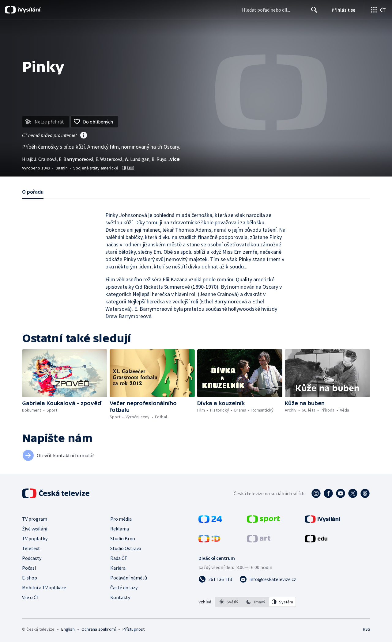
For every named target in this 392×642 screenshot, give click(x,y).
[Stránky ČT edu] (316, 541)
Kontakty (120, 597)
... (173, 158)
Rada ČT (118, 558)
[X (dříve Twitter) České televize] (353, 493)
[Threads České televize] (365, 493)
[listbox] (255, 602)
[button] (64, 373)
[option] (229, 601)
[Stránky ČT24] (210, 521)
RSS (366, 629)
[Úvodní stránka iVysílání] (28, 9)
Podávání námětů (128, 578)
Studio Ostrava (125, 548)
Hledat (314, 9)
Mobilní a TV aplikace (44, 587)
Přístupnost (134, 629)
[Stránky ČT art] (258, 541)
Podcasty (31, 558)
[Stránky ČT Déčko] (209, 541)
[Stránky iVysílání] (323, 521)
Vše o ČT (31, 597)
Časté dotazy (124, 587)
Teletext (31, 548)
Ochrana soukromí (98, 629)
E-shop (29, 578)
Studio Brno (122, 538)
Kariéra (118, 568)
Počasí (29, 568)
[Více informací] (83, 136)
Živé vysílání (34, 529)
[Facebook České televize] (328, 493)
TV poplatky (34, 538)
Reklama (119, 529)
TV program (34, 519)
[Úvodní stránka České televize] (56, 493)
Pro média (121, 519)
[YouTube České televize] (340, 493)
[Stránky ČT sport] (263, 521)
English (67, 629)
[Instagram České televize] (316, 493)
